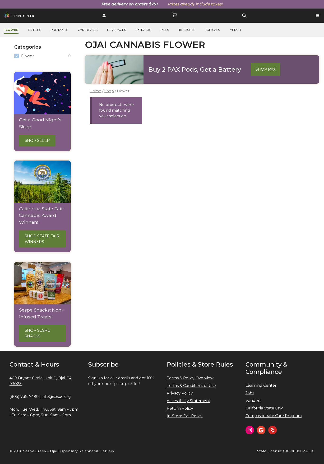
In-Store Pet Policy (185, 416)
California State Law (264, 408)
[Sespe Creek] (18, 15)
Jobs (249, 393)
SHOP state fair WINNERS (42, 239)
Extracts (143, 30)
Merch (235, 30)
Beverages (116, 30)
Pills (165, 30)
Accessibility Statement (188, 401)
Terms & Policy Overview (190, 378)
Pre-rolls (59, 30)
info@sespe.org (56, 396)
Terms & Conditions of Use (191, 385)
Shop (109, 91)
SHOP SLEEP (37, 140)
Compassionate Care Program (273, 415)
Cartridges (88, 30)
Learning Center (261, 385)
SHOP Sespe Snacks (37, 333)
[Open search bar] (244, 16)
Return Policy (180, 408)
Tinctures (187, 30)
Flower (11, 30)
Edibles (34, 30)
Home (95, 91)
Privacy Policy (180, 393)
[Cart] (174, 15)
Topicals (212, 30)
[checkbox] (42, 56)
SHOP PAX (265, 69)
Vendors (253, 400)
